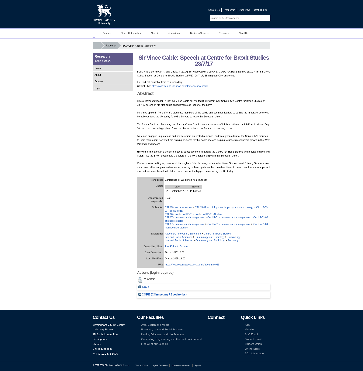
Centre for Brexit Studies (217, 233)
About (98, 74)
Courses (106, 33)
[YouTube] (221, 324)
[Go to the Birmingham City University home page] (104, 14)
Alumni (154, 33)
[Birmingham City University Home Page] (94, 33)
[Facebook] (209, 324)
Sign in (198, 365)
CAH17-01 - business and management (228, 217)
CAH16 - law (171, 214)
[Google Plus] (221, 329)
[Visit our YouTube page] (196, 10)
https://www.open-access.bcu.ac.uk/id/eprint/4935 (192, 264)
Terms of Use (141, 365)
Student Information (131, 33)
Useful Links (260, 10)
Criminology (234, 237)
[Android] (215, 339)
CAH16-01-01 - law (212, 214)
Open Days (244, 10)
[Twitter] (215, 324)
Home (98, 68)
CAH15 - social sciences (178, 207)
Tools (145, 286)
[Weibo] (209, 334)
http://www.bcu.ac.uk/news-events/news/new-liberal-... (181, 86)
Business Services (199, 33)
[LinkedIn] (209, 329)
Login (97, 88)
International (174, 33)
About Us (243, 33)
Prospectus (229, 10)
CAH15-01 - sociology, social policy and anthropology (224, 207)
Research (224, 33)
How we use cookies (181, 365)
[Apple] (209, 339)
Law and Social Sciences (178, 237)
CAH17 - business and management (184, 217)
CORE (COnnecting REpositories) (164, 294)
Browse (99, 81)
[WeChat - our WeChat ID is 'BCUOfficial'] (215, 334)
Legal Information (160, 365)
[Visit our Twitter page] (192, 10)
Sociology (233, 240)
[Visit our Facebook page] (187, 10)
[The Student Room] (221, 334)
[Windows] (221, 339)
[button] (140, 280)
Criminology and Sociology (210, 237)
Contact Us (214, 10)
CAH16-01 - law (190, 214)
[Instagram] (215, 329)
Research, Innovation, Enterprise (183, 233)
